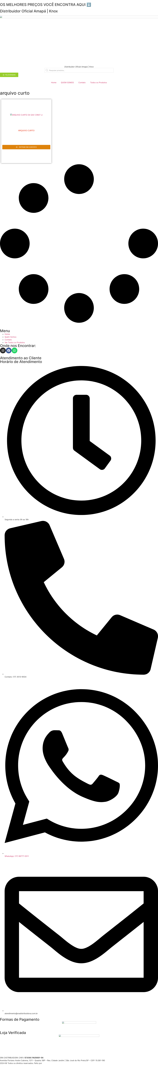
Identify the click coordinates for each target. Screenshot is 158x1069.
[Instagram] (3, 350)
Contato (82, 82)
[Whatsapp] (14, 350)
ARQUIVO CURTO (26, 130)
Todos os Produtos (98, 82)
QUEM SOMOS (67, 82)
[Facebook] (9, 350)
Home (53, 82)
